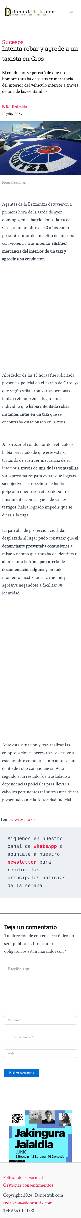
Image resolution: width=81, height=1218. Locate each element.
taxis (30, 819)
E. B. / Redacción (14, 106)
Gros (18, 819)
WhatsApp (45, 846)
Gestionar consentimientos (28, 1185)
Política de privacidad (23, 1177)
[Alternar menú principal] (71, 11)
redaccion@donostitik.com (28, 1203)
